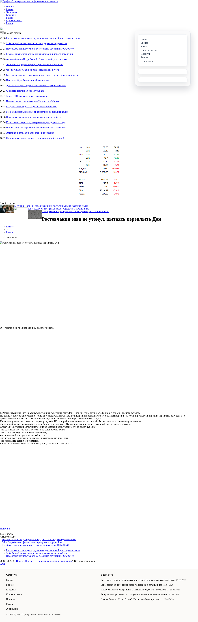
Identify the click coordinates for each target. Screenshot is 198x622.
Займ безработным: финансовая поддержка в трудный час (36, 43)
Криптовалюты (14, 20)
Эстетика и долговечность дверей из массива (30, 133)
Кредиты (11, 15)
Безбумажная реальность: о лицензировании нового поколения (39, 54)
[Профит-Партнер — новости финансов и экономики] (29, 1)
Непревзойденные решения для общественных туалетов (36, 127)
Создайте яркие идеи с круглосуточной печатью (31, 106)
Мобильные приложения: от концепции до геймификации (37, 111)
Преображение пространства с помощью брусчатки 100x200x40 (40, 48)
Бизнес (9, 9)
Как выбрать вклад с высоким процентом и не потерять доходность (42, 75)
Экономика (12, 12)
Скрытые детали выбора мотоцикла (25, 90)
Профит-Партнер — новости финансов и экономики (44, 561)
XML (3, 563)
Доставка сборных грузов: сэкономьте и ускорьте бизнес (36, 85)
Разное (9, 23)
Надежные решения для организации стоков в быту (33, 117)
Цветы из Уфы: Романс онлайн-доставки (27, 80)
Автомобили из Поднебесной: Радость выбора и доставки (36, 59)
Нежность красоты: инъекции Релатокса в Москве (32, 101)
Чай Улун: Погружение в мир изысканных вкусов (32, 69)
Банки (9, 17)
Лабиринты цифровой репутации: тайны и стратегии (34, 64)
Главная (10, 226)
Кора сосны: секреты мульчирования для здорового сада (35, 122)
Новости (10, 6)
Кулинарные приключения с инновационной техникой (35, 138)
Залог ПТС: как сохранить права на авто (27, 96)
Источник (5, 528)
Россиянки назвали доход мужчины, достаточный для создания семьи (43, 38)
